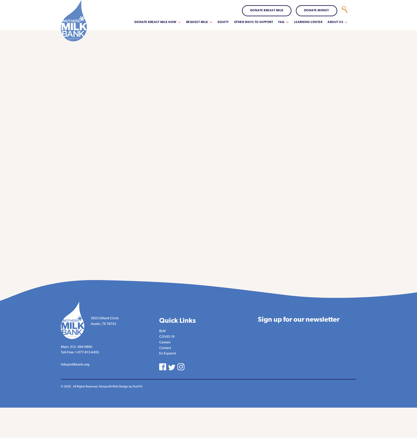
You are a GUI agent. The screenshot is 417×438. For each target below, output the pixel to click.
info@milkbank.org (75, 364)
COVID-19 (166, 337)
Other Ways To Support (253, 22)
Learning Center (308, 22)
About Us (335, 22)
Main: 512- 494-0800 (76, 347)
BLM (162, 331)
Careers (164, 342)
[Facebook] (162, 366)
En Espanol (167, 353)
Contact (165, 348)
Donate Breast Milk (266, 10)
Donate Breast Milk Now (155, 22)
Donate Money (316, 10)
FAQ (281, 22)
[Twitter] (171, 367)
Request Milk (197, 22)
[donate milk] (345, 10)
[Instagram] (180, 366)
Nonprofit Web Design (113, 386)
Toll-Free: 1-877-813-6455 (80, 352)
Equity (223, 22)
